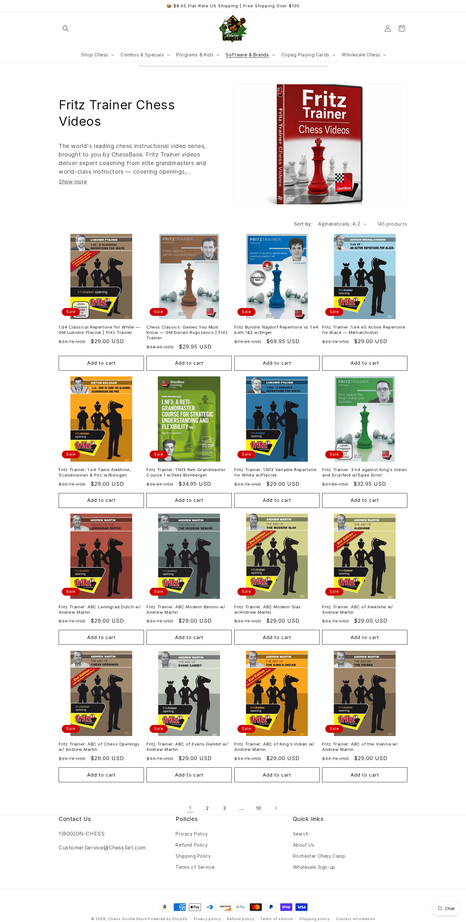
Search (301, 833)
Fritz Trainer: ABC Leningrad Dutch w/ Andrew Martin (100, 609)
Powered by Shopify (167, 919)
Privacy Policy (192, 833)
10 (258, 808)
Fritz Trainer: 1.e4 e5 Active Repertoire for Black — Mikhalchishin (363, 329)
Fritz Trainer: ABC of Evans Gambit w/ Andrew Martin (187, 746)
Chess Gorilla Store (127, 919)
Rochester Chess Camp (319, 856)
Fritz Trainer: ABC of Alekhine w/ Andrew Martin (357, 609)
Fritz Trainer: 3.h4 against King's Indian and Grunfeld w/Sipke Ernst (364, 472)
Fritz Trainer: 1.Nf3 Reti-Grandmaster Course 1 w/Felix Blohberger (185, 472)
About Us (303, 845)
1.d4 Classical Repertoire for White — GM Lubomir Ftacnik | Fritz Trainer (99, 329)
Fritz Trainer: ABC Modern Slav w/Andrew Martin (267, 609)
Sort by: (303, 224)
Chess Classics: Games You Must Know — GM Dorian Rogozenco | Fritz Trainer (187, 332)
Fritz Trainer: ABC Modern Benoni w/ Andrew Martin (185, 609)
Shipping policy (314, 918)
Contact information (355, 918)
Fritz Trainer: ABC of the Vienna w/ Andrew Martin (360, 746)
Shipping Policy (193, 856)
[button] (66, 28)
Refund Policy (192, 845)
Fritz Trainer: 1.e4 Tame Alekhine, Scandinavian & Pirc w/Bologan (95, 472)
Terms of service (276, 918)
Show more (73, 181)
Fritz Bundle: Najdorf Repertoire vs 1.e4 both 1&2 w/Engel (276, 329)
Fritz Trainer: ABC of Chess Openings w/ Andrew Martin (99, 746)
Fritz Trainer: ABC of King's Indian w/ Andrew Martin (274, 746)
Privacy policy (207, 918)
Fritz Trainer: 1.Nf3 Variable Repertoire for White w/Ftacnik (275, 472)
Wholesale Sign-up (314, 867)
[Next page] (276, 808)
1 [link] (190, 808)
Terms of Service (195, 867)
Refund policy (240, 918)
